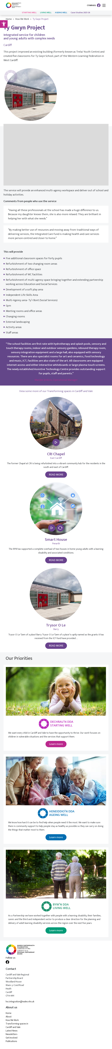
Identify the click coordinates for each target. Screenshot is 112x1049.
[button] (4, 24)
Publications (11, 1041)
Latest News (12, 1031)
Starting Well (29, 12)
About (9, 1017)
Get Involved (11, 1038)
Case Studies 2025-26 (80, 12)
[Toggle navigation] (104, 5)
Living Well (45, 12)
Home (9, 19)
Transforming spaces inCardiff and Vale (17, 1025)
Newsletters (11, 1034)
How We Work (22, 19)
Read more (56, 474)
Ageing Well (61, 12)
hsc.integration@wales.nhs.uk (20, 1001)
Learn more (56, 744)
